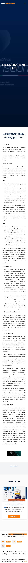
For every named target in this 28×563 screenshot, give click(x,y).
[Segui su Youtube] (3, 541)
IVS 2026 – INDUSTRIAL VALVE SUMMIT (14, 504)
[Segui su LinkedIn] (14, 541)
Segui (8, 541)
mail (25, 561)
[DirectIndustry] (3, 546)
